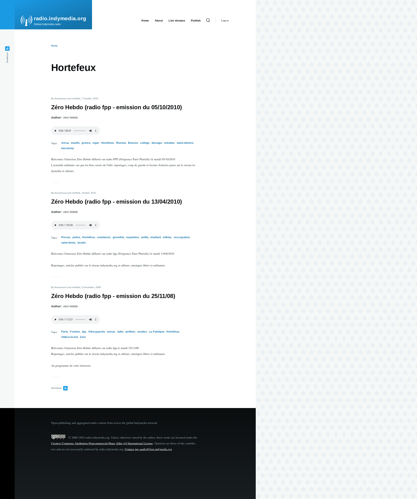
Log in (225, 20)
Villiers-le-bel (69, 337)
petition (130, 331)
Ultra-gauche (96, 331)
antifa (144, 237)
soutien (142, 331)
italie (120, 331)
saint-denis (68, 242)
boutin (82, 242)
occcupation (182, 237)
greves (86, 143)
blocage (157, 143)
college (144, 143)
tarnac (111, 331)
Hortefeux (107, 143)
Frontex (75, 331)
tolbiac (167, 237)
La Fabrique (157, 331)
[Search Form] (208, 20)
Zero (83, 337)
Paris (64, 331)
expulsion (132, 237)
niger (96, 143)
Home (54, 45)
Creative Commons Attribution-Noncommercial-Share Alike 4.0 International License (102, 443)
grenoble (118, 237)
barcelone (67, 148)
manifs (75, 143)
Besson (133, 143)
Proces (65, 237)
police (76, 237)
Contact (148, 449)
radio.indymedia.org (60, 18)
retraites (169, 143)
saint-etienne (185, 143)
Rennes (121, 143)
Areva (65, 143)
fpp (84, 331)
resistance (103, 237)
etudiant (155, 237)
